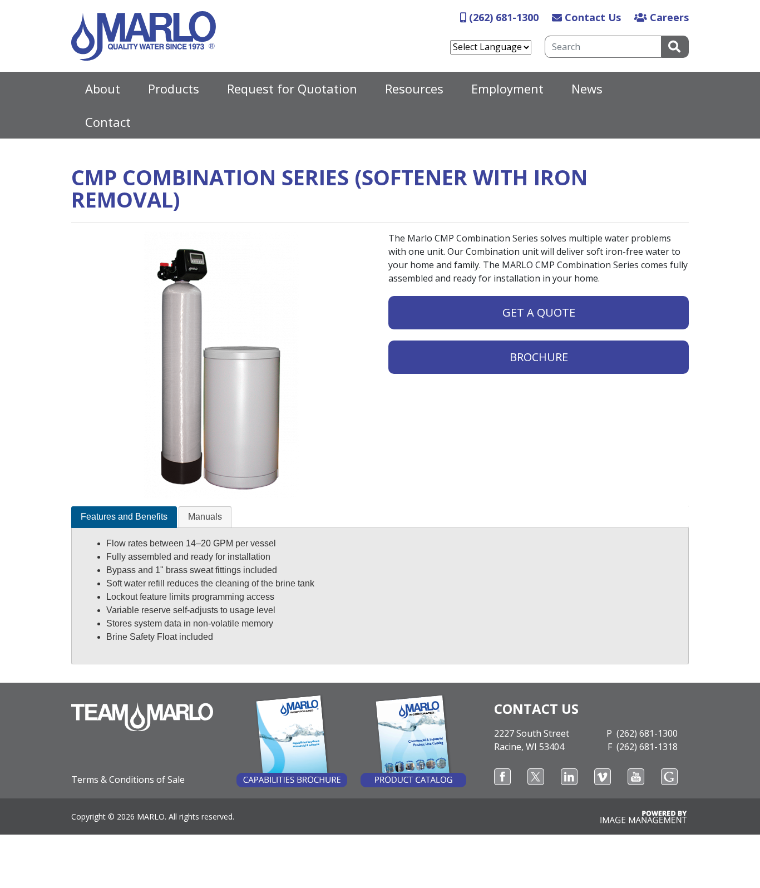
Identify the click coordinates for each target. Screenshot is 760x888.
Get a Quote (538, 312)
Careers (669, 17)
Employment (507, 88)
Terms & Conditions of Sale (128, 779)
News (587, 88)
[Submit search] (675, 47)
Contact (108, 122)
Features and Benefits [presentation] (124, 516)
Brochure (539, 356)
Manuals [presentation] (205, 516)
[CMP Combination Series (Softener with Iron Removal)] (221, 365)
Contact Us (593, 17)
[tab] (124, 517)
